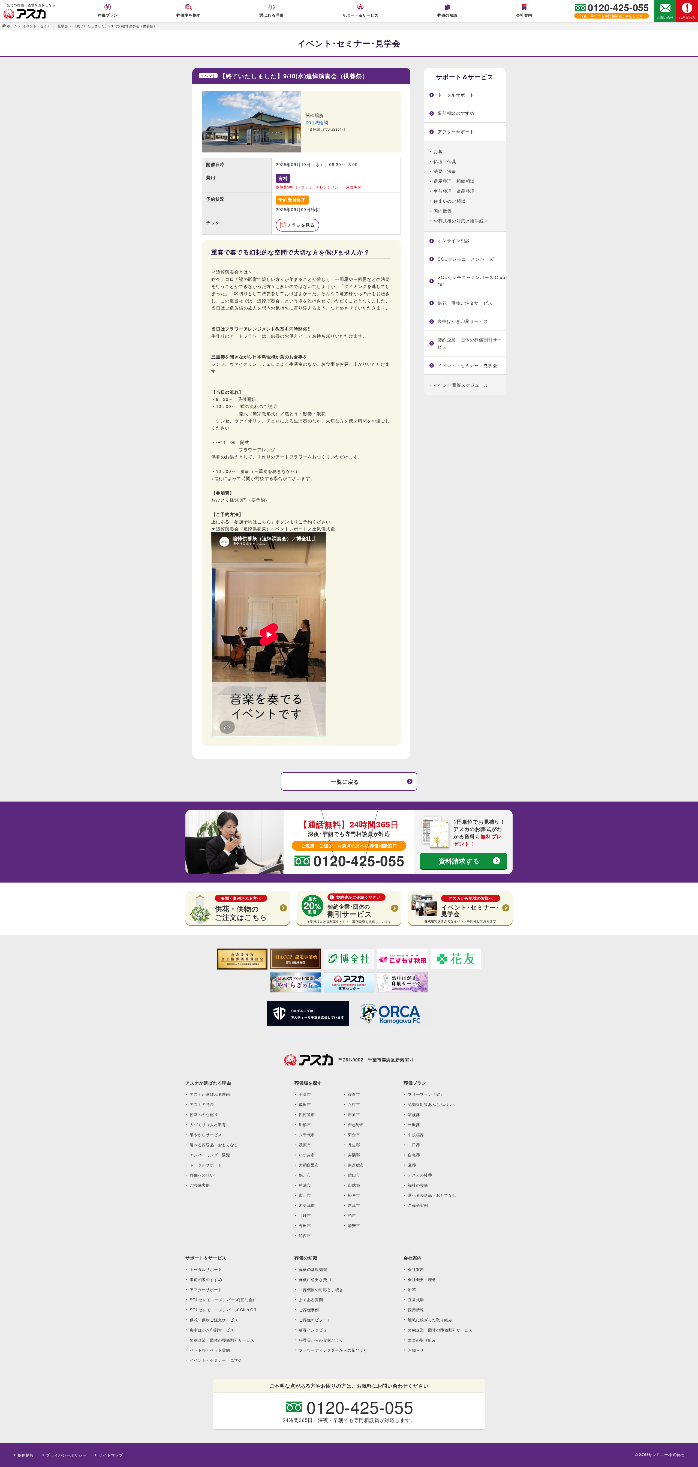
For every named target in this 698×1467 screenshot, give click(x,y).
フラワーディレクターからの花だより (333, 1350)
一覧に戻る (345, 781)
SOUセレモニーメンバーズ (466, 259)
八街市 (354, 1104)
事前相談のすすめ (456, 113)
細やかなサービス (206, 1134)
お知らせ (416, 1350)
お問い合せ (665, 17)
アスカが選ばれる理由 (210, 1094)
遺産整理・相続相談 (454, 181)
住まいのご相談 (450, 201)
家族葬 (414, 1114)
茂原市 (305, 1144)
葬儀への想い (202, 1175)
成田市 (305, 1104)
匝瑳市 (305, 1215)
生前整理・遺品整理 (454, 191)
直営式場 (416, 1299)
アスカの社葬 (420, 1175)
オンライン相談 (454, 240)
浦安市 (354, 1225)
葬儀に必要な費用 (315, 1279)
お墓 (438, 151)
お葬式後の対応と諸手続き (461, 221)
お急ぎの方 (687, 17)
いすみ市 (307, 1154)
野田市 (305, 1225)
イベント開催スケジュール (461, 385)
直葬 (412, 1165)
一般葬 (414, 1124)
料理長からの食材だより (321, 1340)
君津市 (354, 1205)
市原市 (354, 1114)
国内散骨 (443, 211)
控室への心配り (204, 1114)
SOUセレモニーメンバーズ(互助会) (222, 1299)
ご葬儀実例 (200, 1185)
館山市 (354, 1175)
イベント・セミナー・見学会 (467, 365)
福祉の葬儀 (418, 1185)
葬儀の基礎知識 (313, 1269)
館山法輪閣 (316, 122)
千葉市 (305, 1094)
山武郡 (354, 1185)
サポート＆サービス (360, 15)
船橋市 (305, 1124)
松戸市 (354, 1195)
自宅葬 (414, 1154)
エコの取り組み (422, 1340)
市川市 (305, 1195)
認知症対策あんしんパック (432, 1104)
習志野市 (356, 1124)
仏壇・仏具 (445, 161)
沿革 (412, 1289)
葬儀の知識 (447, 15)
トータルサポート (456, 95)
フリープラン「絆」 (426, 1094)
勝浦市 (305, 1185)
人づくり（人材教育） (210, 1124)
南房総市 (356, 1165)
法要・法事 (445, 171)
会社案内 (524, 15)
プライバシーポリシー (66, 1455)
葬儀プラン (108, 15)
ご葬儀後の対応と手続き (321, 1289)
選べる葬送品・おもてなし (214, 1144)
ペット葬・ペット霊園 (210, 1350)
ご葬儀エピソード (315, 1319)
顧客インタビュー (315, 1330)
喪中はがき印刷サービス (463, 321)
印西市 (305, 1235)
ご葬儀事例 (309, 1309)
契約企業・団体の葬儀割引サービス (470, 343)
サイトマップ (111, 1455)
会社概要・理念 (422, 1279)
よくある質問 (311, 1299)
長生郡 (354, 1144)
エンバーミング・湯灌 (210, 1154)
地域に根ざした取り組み (430, 1319)
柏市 (352, 1215)
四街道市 (307, 1114)
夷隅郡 (354, 1154)
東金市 (354, 1134)
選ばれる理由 (271, 15)
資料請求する (459, 860)
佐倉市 (354, 1094)
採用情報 (416, 1309)
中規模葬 (416, 1134)
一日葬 (414, 1144)
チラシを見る (301, 225)
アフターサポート (456, 131)
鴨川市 (305, 1175)
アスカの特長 (202, 1104)
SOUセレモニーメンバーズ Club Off (471, 280)
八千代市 (307, 1134)
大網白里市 (309, 1165)
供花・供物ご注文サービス (465, 303)
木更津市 (307, 1205)
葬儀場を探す (188, 15)
